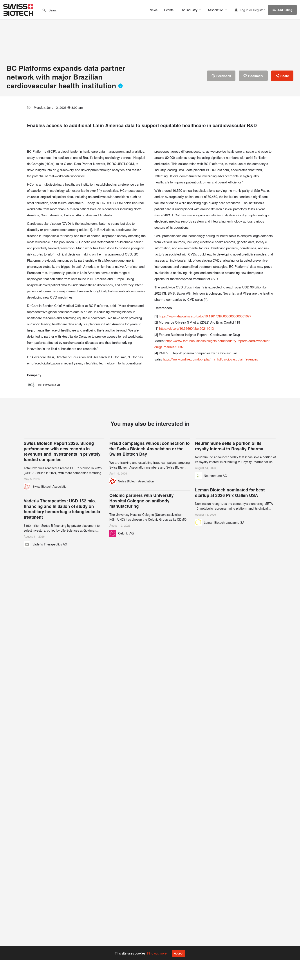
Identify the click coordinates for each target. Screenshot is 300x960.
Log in (244, 10)
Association (216, 10)
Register (259, 10)
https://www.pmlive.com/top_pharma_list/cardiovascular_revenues (210, 359)
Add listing (284, 10)
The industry (188, 10)
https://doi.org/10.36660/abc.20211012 (186, 328)
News (153, 10)
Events (168, 10)
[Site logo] (18, 9)
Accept (178, 953)
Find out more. (157, 953)
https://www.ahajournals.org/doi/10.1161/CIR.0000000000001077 (205, 316)
